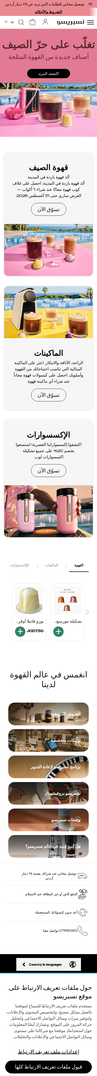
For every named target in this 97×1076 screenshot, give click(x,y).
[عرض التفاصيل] (58, 631)
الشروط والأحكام (48, 12)
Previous (4, 83)
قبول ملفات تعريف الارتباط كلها (48, 1067)
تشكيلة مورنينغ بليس (69, 621)
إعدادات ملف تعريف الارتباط (48, 1052)
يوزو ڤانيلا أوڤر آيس (30, 621)
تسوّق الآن (48, 214)
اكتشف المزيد (48, 73)
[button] (9, 22)
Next (92, 83)
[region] (48, 1024)
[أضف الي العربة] (20, 631)
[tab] (79, 565)
